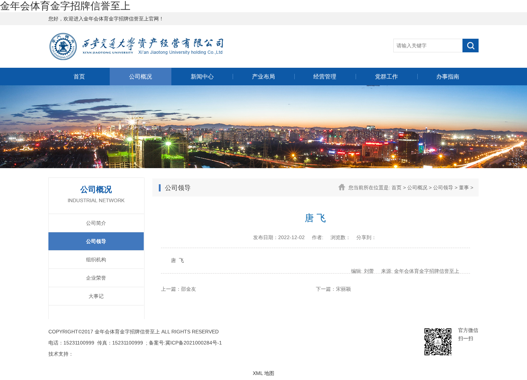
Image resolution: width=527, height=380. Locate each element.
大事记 (96, 296)
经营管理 (324, 76)
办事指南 (447, 76)
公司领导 (96, 241)
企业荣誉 (96, 278)
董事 (464, 187)
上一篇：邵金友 (178, 289)
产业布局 (263, 76)
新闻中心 (202, 76)
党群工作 (386, 76)
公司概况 (140, 76)
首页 (79, 76)
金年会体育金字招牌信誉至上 (65, 5)
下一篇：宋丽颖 (333, 289)
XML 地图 (263, 373)
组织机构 (96, 259)
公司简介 (96, 223)
